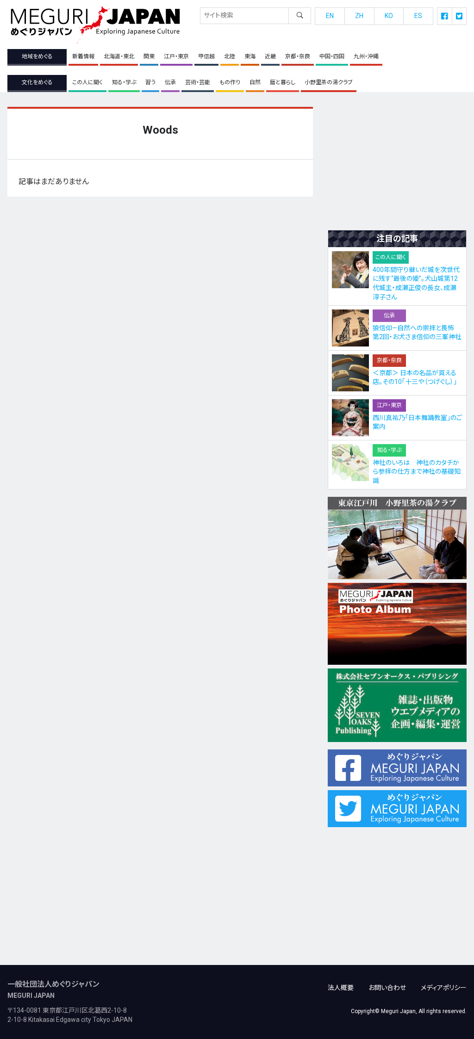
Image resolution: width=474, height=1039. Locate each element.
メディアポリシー (444, 987)
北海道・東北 (119, 56)
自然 (255, 82)
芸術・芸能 (197, 82)
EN (330, 15)
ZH (359, 15)
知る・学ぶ (124, 82)
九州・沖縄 (366, 56)
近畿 (270, 56)
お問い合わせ (387, 987)
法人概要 (341, 987)
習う (150, 82)
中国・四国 (331, 56)
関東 (149, 56)
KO (389, 15)
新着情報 (83, 56)
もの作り (229, 82)
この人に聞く (87, 82)
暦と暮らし (282, 82)
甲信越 (206, 56)
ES (418, 15)
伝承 (170, 82)
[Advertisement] (397, 165)
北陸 (229, 56)
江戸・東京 (176, 56)
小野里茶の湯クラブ (329, 82)
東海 (250, 56)
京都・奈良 (297, 56)
